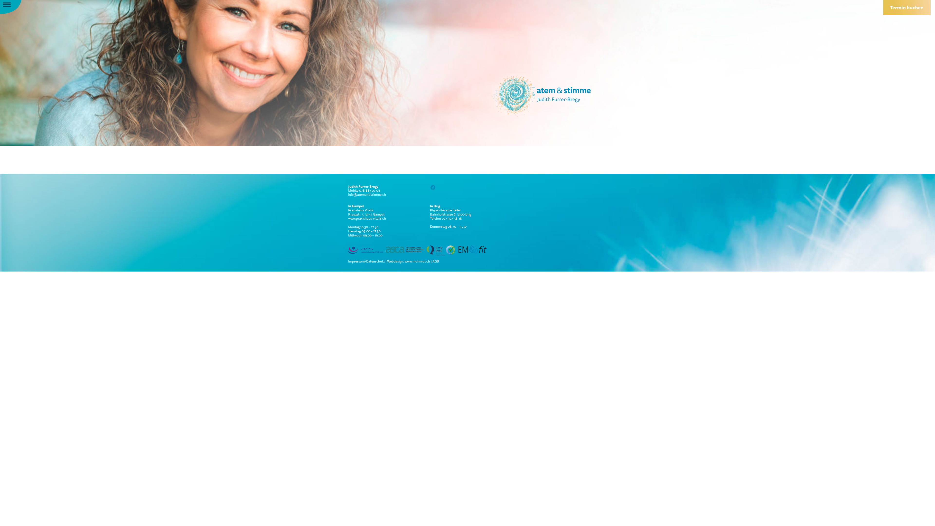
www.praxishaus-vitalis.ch (367, 218)
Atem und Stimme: (533, 95)
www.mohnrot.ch (417, 261)
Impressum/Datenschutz (366, 261)
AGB (435, 261)
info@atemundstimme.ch (367, 194)
